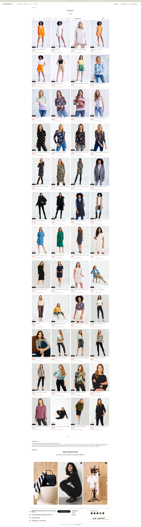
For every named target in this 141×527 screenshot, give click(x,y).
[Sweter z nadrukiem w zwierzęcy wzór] (60, 103)
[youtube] (100, 513)
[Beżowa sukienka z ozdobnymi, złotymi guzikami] (80, 274)
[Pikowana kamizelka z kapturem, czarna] (80, 206)
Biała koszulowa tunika (55, 49)
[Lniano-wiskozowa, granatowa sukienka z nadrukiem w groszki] (80, 240)
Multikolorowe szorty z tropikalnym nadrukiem (79, 83)
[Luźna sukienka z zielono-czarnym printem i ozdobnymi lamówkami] (80, 171)
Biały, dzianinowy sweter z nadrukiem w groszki (80, 357)
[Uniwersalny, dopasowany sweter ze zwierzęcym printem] (99, 137)
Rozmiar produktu (47, 18)
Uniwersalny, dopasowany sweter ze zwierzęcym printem (99, 152)
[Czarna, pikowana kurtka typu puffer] (41, 206)
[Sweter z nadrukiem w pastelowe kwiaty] (99, 69)
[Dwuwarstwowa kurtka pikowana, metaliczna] (99, 171)
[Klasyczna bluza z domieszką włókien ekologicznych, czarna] (99, 412)
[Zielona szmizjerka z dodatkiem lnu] (60, 240)
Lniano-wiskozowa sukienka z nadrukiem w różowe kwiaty (99, 255)
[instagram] (94, 513)
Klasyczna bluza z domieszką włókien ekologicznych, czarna (99, 426)
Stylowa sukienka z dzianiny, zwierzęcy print (40, 186)
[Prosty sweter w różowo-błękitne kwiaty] (60, 137)
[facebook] (92, 513)
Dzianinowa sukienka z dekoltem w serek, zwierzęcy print (60, 186)
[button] (80, 511)
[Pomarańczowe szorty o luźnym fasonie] (41, 69)
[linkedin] (103, 513)
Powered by (74, 524)
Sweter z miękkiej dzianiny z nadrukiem (58, 357)
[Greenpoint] (7, 4)
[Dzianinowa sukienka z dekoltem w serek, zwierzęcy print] (60, 171)
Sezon (61, 18)
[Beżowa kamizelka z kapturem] (99, 206)
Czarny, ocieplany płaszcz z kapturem (58, 220)
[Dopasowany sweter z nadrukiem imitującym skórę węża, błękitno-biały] (60, 377)
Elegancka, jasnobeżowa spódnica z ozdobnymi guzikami (80, 323)
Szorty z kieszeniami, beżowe (56, 83)
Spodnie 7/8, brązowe (36, 323)
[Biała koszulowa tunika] (60, 34)
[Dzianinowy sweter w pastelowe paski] (80, 103)
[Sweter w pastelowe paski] (41, 103)
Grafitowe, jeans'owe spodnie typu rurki (97, 323)
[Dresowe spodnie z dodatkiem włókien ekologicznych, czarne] (60, 412)
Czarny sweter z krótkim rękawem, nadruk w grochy (41, 152)
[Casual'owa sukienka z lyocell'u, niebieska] (41, 240)
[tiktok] (97, 513)
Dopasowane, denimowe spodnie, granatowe (40, 357)
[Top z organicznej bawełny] (99, 377)
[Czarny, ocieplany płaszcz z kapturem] (60, 206)
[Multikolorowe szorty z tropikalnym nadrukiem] (80, 69)
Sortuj (33, 18)
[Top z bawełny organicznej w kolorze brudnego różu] (41, 412)
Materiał (68, 18)
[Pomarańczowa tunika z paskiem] (99, 34)
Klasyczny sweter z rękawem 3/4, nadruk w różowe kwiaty (80, 152)
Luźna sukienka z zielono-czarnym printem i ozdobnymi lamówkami (80, 186)
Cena (39, 18)
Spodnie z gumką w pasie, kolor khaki (58, 323)
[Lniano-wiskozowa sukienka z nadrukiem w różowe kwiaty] (99, 240)
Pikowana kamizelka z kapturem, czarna (78, 220)
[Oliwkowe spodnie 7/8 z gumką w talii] (99, 274)
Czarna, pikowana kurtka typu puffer (38, 220)
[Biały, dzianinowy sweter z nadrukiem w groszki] (80, 343)
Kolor (56, 18)
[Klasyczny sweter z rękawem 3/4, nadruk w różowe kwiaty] (80, 137)
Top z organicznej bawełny (95, 392)
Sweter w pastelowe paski (36, 117)
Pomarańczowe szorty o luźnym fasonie (39, 83)
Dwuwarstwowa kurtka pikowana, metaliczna (98, 186)
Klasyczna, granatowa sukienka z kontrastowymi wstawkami (60, 289)
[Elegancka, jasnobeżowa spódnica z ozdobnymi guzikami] (80, 309)
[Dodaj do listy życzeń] (48, 22)
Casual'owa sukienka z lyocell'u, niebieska (39, 255)
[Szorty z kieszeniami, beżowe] (60, 69)
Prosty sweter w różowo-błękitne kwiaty (58, 152)
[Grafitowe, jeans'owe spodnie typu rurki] (99, 309)
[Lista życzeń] (129, 4)
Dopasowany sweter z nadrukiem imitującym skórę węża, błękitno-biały (60, 392)
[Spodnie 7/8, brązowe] (41, 309)
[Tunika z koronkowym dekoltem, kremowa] (80, 34)
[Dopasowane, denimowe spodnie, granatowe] (41, 343)
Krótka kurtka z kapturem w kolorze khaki (78, 426)
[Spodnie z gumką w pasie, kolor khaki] (60, 309)
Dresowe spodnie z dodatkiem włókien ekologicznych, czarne (60, 426)
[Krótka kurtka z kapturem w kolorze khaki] (80, 412)
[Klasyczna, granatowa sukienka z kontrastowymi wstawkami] (60, 274)
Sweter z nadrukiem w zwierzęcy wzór (58, 117)
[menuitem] (20, 4)
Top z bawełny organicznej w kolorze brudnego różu (41, 426)
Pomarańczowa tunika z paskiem (96, 49)
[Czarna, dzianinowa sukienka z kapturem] (41, 274)
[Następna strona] (73, 436)
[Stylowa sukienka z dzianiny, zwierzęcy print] (41, 171)
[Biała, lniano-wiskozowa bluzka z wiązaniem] (99, 103)
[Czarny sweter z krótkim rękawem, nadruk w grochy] (41, 137)
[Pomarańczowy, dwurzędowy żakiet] (41, 34)
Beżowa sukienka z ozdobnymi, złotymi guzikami (80, 289)
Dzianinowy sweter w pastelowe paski (78, 117)
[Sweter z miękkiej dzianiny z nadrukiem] (60, 343)
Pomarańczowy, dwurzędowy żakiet (38, 49)
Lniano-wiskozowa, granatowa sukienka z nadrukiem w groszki (80, 255)
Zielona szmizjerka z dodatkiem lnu (57, 255)
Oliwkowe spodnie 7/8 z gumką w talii (97, 289)
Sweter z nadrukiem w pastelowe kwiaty (97, 83)
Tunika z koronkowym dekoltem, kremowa (78, 49)
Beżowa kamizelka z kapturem (96, 220)
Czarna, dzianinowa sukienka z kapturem (39, 289)
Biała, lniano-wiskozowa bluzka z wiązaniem (98, 117)
